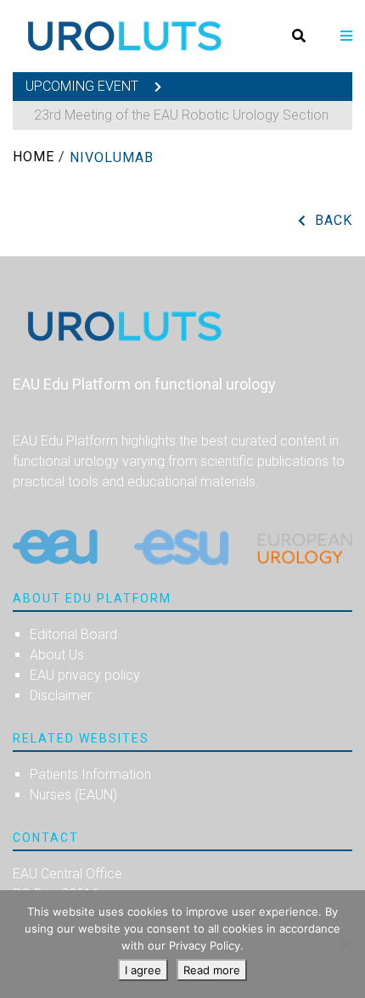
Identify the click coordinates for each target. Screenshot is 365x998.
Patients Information (90, 774)
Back (333, 220)
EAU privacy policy (85, 675)
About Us (57, 655)
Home (33, 157)
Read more (211, 970)
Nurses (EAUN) (73, 795)
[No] (343, 944)
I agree (143, 970)
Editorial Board (73, 634)
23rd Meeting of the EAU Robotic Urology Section (181, 115)
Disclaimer (61, 695)
